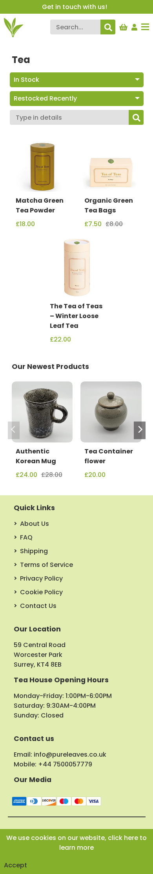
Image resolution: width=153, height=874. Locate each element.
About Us (34, 523)
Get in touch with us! (74, 6)
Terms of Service (46, 564)
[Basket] (123, 25)
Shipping (34, 551)
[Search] (107, 27)
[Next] (140, 430)
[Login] (134, 25)
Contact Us (38, 605)
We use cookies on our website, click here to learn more (76, 842)
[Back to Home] (14, 27)
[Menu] (145, 27)
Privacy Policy (41, 578)
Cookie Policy (41, 592)
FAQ (26, 537)
